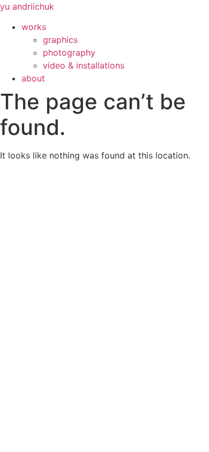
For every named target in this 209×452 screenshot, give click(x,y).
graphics (60, 39)
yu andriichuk (27, 6)
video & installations (83, 65)
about (33, 78)
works (33, 26)
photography (69, 52)
